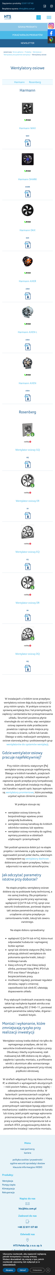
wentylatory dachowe (37, 858)
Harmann (19, 82)
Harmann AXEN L (27, 332)
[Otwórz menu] (49, 17)
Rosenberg (35, 82)
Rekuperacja (8, 1192)
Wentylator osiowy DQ (27, 653)
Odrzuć (23, 1270)
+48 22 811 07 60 (28, 1227)
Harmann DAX (27, 230)
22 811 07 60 (27, 3)
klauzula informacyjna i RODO (27, 1167)
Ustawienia (37, 1270)
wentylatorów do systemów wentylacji (27, 744)
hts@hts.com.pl (27, 1208)
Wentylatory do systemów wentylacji (17, 55)
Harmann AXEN (27, 383)
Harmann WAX (27, 128)
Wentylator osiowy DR (27, 602)
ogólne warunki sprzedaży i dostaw (27, 1163)
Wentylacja (37, 52)
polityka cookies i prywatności (27, 1159)
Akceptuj (9, 1270)
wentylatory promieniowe (20, 792)
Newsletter (27, 43)
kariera (27, 1152)
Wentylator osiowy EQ (27, 551)
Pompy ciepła (8, 1184)
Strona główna (18, 52)
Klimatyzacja (8, 1188)
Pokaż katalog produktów (27, 35)
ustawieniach (9, 1264)
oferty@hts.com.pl (26, 8)
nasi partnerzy (27, 1149)
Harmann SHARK (27, 179)
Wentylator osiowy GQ (27, 449)
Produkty (28, 52)
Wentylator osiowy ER (27, 500)
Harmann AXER (27, 281)
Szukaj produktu (27, 26)
